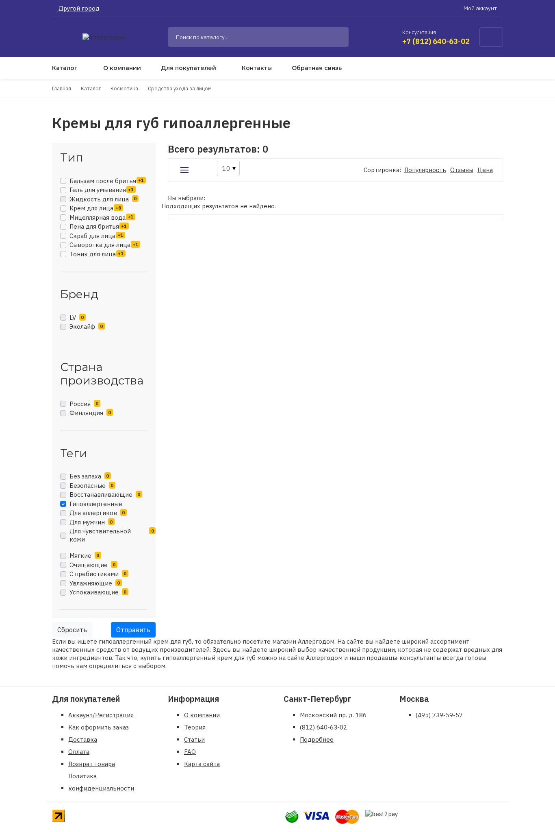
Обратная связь (317, 68)
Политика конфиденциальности (101, 782)
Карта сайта (202, 764)
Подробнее (317, 739)
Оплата (78, 752)
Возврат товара (91, 764)
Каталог (65, 68)
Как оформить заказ (98, 727)
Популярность (425, 170)
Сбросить (72, 630)
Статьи (194, 739)
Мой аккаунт (481, 8)
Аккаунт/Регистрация (101, 715)
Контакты (257, 68)
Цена (485, 170)
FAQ (190, 752)
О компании (122, 68)
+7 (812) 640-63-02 (436, 41)
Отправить (133, 630)
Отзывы (461, 170)
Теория (195, 727)
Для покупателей (188, 68)
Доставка (82, 739)
